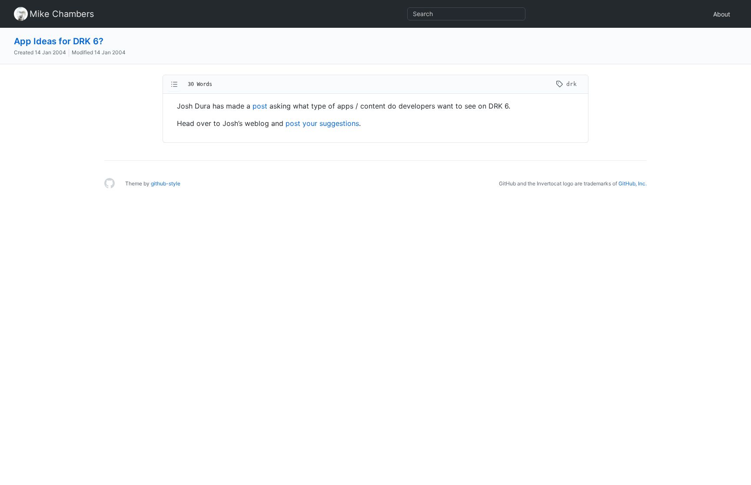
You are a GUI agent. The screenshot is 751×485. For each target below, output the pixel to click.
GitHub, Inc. (632, 183)
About (721, 14)
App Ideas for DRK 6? (58, 41)
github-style (165, 183)
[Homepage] (109, 183)
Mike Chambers (62, 14)
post (260, 106)
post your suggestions (322, 123)
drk (570, 84)
